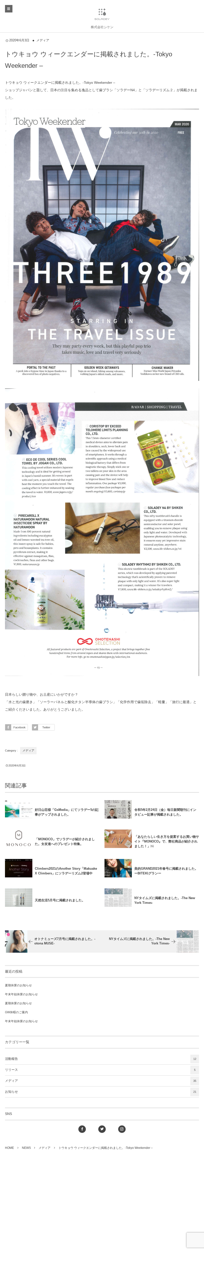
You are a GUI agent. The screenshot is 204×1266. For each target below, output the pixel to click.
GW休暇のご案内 (16, 1012)
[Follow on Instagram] (122, 1129)
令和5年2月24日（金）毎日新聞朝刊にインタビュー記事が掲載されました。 (165, 812)
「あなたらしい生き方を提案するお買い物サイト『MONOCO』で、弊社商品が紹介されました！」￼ (166, 841)
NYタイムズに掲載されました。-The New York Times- (164, 900)
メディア (42, 40)
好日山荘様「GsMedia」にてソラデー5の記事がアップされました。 (67, 812)
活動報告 (100, 1059)
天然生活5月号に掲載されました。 (60, 900)
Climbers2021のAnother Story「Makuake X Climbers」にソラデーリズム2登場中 (66, 871)
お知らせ (100, 1092)
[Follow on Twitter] (102, 1129)
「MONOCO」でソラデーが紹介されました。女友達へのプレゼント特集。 (65, 841)
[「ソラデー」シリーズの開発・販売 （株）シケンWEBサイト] (102, 13)
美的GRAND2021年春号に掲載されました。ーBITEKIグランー (166, 871)
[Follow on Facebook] (82, 1129)
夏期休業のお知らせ (18, 985)
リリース (100, 1070)
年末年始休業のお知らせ (21, 994)
